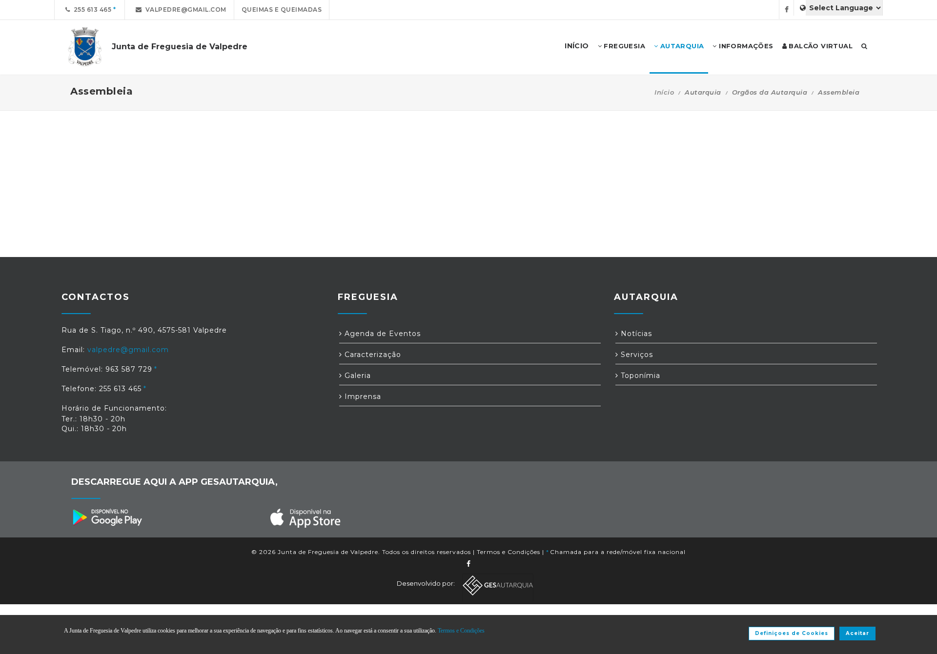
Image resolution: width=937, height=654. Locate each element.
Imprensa (361, 396)
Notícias (635, 333)
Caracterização (371, 354)
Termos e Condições (508, 551)
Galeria (356, 375)
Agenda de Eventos (381, 333)
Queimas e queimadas (282, 9)
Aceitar (857, 633)
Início (664, 92)
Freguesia (623, 46)
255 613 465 (91, 9)
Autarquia (681, 46)
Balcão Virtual (820, 46)
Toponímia (639, 375)
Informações (745, 46)
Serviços (635, 354)
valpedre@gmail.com (184, 9)
